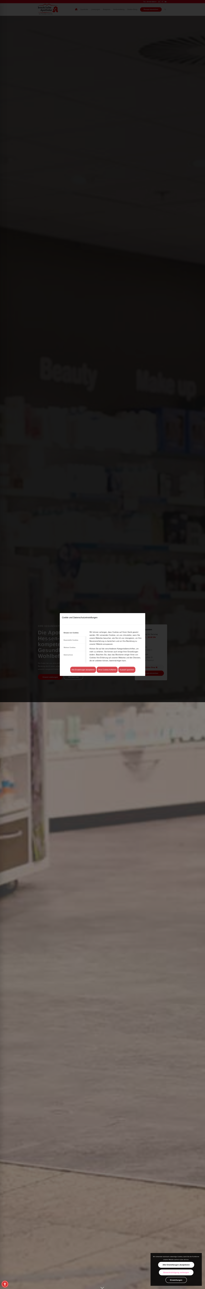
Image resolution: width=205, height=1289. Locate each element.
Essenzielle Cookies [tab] (71, 640)
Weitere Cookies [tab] (69, 647)
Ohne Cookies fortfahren (107, 669)
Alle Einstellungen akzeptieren (83, 669)
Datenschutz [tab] (68, 655)
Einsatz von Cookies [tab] (71, 633)
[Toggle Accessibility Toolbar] (5, 1284)
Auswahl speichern (127, 669)
